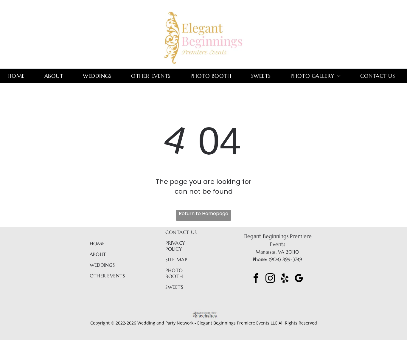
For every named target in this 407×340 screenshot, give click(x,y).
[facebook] (256, 279)
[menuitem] (18, 76)
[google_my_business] (299, 279)
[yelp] (284, 279)
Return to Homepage (203, 213)
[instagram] (270, 279)
